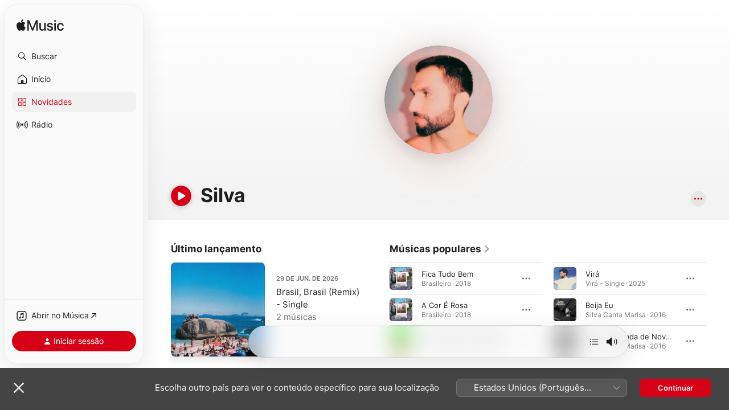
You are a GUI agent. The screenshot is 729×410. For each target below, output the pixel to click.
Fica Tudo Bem (447, 273)
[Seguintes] (594, 342)
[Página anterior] (378, 310)
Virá (592, 273)
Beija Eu (599, 305)
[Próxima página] (718, 310)
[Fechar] (19, 388)
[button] (74, 56)
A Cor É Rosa (444, 305)
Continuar (675, 387)
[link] (440, 249)
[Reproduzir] (181, 196)
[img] (40, 25)
